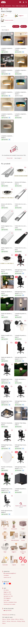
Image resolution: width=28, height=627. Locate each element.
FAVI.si (3, 623)
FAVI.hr (4, 621)
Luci (5, 540)
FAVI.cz (4, 619)
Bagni (5, 551)
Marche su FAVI (7, 594)
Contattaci (6, 575)
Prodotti (6, 8)
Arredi (2, 5)
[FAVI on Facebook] (4, 583)
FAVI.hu (22, 619)
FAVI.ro (17, 619)
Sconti (23, 564)
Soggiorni (14, 551)
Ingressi (14, 564)
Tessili (13, 5)
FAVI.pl (13, 619)
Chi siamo (6, 590)
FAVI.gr (23, 621)
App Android (8, 610)
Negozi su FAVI (7, 592)
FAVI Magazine (7, 598)
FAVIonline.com (6, 614)
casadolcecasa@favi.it (10, 573)
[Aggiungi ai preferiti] (12, 34)
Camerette (5, 564)
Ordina (16, 26)
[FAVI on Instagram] (7, 583)
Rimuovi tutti (9, 158)
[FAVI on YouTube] (10, 583)
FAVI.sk (8, 619)
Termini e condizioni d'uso (10, 602)
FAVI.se (8, 621)
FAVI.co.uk (13, 621)
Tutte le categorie (20, 6)
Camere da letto (23, 552)
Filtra (24, 26)
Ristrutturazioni (14, 540)
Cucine (23, 540)
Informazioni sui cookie (9, 604)
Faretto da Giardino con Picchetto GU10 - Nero (13, 313)
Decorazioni (8, 5)
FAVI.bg (19, 621)
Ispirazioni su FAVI (8, 596)
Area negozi (6, 600)
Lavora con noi (7, 577)
